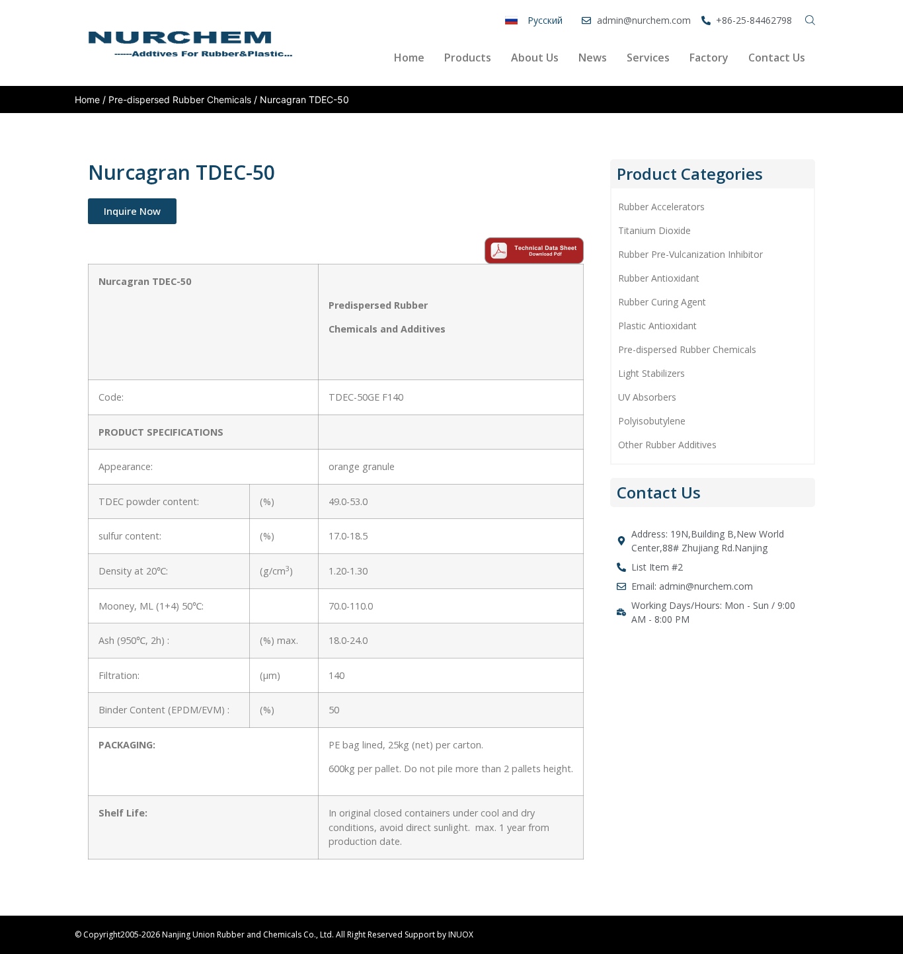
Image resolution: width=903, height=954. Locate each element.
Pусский (545, 20)
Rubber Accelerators (661, 206)
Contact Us (776, 57)
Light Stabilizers (651, 373)
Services (648, 57)
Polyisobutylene (652, 421)
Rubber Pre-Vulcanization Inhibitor (690, 254)
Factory (708, 57)
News (592, 57)
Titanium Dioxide (654, 230)
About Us (535, 57)
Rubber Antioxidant (658, 278)
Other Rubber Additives (667, 444)
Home (409, 57)
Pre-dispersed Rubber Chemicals (179, 99)
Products (467, 57)
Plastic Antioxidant (657, 325)
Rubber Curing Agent (662, 302)
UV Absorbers (647, 397)
